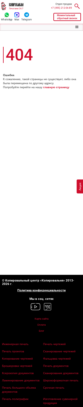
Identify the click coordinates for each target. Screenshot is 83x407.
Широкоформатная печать (60, 380)
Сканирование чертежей (59, 351)
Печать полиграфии (15, 399)
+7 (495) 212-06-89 (61, 7)
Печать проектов (13, 351)
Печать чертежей (54, 344)
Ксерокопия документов (18, 373)
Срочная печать (53, 387)
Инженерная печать (15, 344)
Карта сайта (42, 318)
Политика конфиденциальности (41, 290)
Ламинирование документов (20, 380)
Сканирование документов (60, 373)
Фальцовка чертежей (57, 358)
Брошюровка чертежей (17, 365)
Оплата (41, 324)
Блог (41, 331)
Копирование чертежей (17, 358)
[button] (77, 27)
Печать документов (55, 365)
